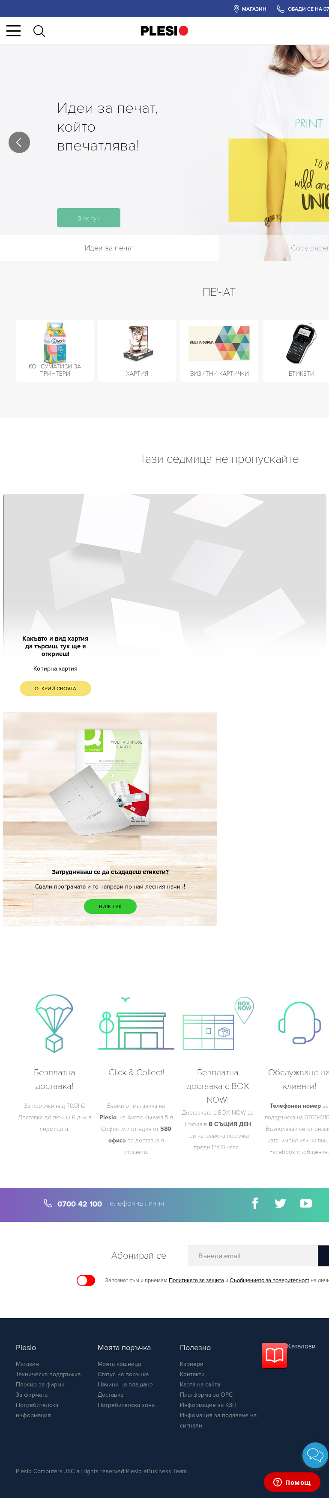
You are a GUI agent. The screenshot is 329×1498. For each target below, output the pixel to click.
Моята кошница (119, 1364)
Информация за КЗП (208, 1405)
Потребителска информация (37, 1410)
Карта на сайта (200, 1384)
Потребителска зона (126, 1405)
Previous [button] (19, 142)
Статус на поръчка (123, 1374)
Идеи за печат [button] (110, 248)
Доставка (110, 1394)
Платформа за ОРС (206, 1394)
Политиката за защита (196, 1280)
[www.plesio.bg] (164, 30)
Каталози (301, 1346)
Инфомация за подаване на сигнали (218, 1420)
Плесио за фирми (40, 1384)
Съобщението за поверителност (269, 1280)
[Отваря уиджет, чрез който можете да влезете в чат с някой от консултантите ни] (292, 1483)
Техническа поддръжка (48, 1374)
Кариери (191, 1364)
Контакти (192, 1374)
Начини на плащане (125, 1384)
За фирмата (32, 1394)
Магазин (27, 1364)
